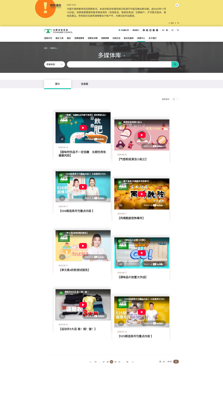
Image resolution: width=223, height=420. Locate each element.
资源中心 (53, 48)
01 (96, 362)
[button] (169, 23)
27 (104, 362)
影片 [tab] (57, 83)
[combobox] (54, 64)
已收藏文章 (125, 30)
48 (127, 362)
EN (163, 30)
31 (119, 362)
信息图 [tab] (84, 83)
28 (107, 362)
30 (115, 362)
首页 (45, 48)
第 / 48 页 (165, 361)
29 (111, 362)
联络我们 (136, 30)
